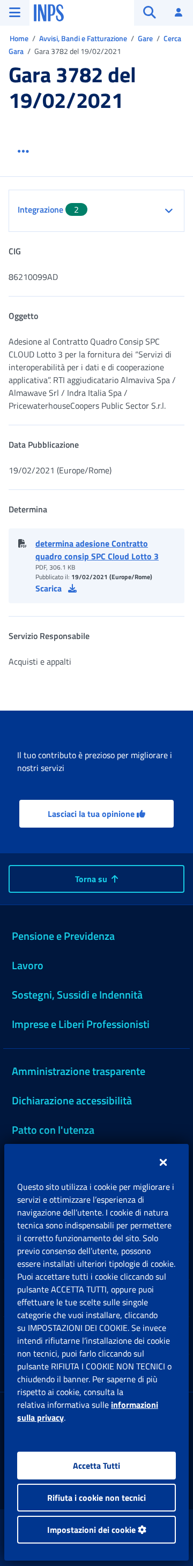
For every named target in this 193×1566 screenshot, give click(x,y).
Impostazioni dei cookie (92, 1529)
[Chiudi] (163, 1162)
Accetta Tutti (96, 1465)
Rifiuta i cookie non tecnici (96, 1497)
